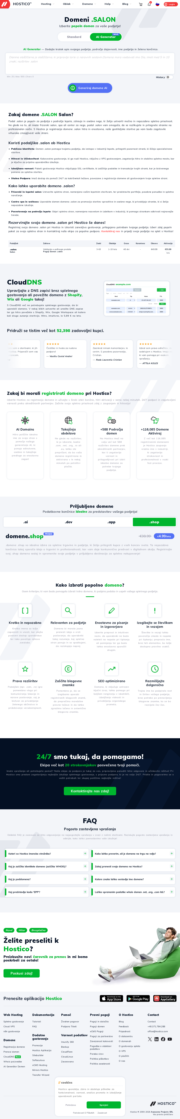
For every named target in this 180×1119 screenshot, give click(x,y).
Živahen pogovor (70, 1021)
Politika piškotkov (99, 1058)
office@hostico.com (158, 1031)
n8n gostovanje (12, 1031)
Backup (65, 1047)
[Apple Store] (111, 1001)
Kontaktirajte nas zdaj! (90, 791)
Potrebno (71, 1105)
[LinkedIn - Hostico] (156, 1040)
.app (111, 522)
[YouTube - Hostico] (169, 1040)
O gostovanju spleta (129, 1046)
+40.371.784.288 (156, 1026)
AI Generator (107, 36)
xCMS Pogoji (97, 1031)
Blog (121, 1021)
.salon (13, 249)
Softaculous (38, 1060)
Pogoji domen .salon (53, 251)
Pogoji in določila (99, 1021)
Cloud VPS (9, 1026)
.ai (25, 522)
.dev (68, 522)
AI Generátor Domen (14, 1066)
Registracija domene (14, 1047)
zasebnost (102, 1113)
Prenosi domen (11, 1051)
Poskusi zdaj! (22, 973)
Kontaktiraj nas (110, 231)
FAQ (34, 1026)
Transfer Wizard (40, 1075)
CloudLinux (67, 1056)
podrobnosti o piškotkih (83, 1113)
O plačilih (124, 1056)
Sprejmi (104, 1105)
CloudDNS (12, 1056)
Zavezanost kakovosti (101, 1041)
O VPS (122, 1051)
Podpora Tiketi (69, 1026)
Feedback (124, 1026)
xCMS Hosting (39, 1065)
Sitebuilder (38, 1055)
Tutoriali (36, 1021)
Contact (152, 1021)
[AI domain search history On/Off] (169, 77)
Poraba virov (97, 1054)
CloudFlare (66, 1051)
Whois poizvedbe (13, 1061)
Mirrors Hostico (40, 1070)
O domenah (125, 1041)
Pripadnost (124, 1031)
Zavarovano (67, 1061)
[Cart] (140, 4)
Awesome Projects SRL (162, 1112)
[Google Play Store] (138, 1001)
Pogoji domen (97, 1026)
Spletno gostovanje (14, 1021)
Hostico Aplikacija (41, 1050)
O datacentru (126, 1036)
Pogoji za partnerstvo (101, 1036)
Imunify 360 (67, 1042)
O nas (122, 1061)
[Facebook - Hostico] (163, 1040)
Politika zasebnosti (100, 1063)
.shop (154, 522)
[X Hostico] (150, 1040)
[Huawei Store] (164, 1001)
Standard (74, 37)
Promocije (37, 1045)
